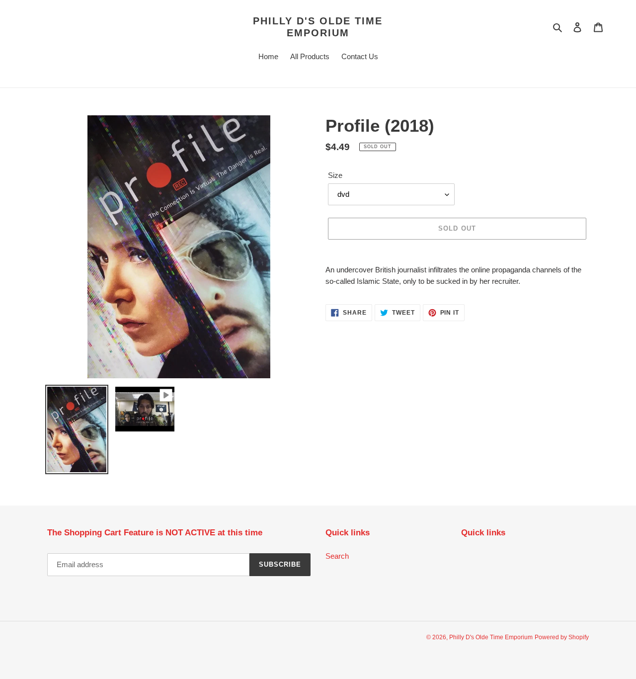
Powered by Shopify (562, 637)
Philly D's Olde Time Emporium (318, 26)
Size (335, 175)
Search (337, 556)
